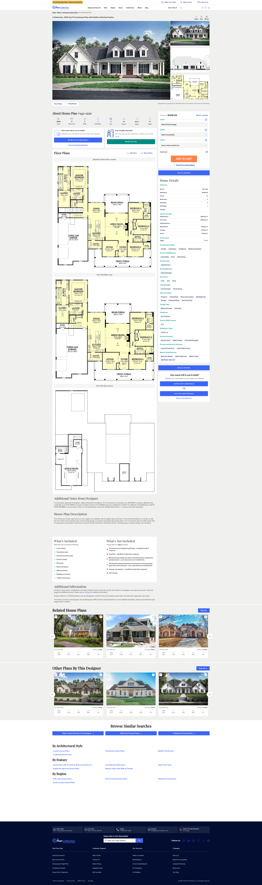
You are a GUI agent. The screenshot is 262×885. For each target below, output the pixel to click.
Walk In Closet (193, 356)
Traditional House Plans (62, 755)
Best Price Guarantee (180, 860)
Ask (201, 19)
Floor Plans (58, 104)
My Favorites (97, 872)
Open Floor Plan (187, 300)
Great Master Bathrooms (115, 765)
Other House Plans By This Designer (76, 733)
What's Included (138, 855)
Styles (113, 8)
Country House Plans (61, 751)
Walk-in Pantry (177, 340)
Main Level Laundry (187, 297)
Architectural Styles (58, 868)
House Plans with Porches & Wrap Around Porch (72, 765)
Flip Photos (73, 104)
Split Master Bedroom (168, 360)
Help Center (97, 855)
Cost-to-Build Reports (140, 864)
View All (202, 668)
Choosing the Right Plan (60, 864)
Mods (140, 8)
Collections (130, 8)
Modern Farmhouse (195, 249)
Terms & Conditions (58, 881)
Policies (87, 592)
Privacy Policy (71, 881)
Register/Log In (98, 868)
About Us (176, 855)
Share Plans (148, 153)
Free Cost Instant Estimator (184, 393)
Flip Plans (133, 153)
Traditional (182, 249)
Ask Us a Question (183, 173)
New (105, 8)
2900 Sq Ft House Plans (129, 733)
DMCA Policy (81, 881)
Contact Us (96, 860)
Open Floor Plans (165, 765)
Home (54, 12)
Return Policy (97, 864)
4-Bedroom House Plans (182, 733)
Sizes (121, 8)
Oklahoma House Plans (167, 779)
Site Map (90, 881)
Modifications (137, 860)
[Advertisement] (131, 805)
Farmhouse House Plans (70, 12)
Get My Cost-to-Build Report (78, 140)
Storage (163, 300)
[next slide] (210, 636)
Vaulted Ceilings (174, 300)
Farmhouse (172, 249)
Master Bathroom (181, 356)
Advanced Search (94, 8)
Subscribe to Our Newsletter (116, 836)
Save (196, 19)
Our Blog (176, 872)
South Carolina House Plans (64, 782)
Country (163, 249)
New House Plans (58, 860)
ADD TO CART (184, 158)
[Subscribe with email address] (139, 840)
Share (206, 19)
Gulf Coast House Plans (62, 779)
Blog (146, 8)
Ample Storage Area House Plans (66, 769)
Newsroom (176, 868)
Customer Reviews (179, 864)
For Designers (137, 868)
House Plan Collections (60, 872)
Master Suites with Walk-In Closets (119, 769)
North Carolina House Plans (116, 779)
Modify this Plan (131, 141)
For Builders (137, 872)
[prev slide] (52, 636)
